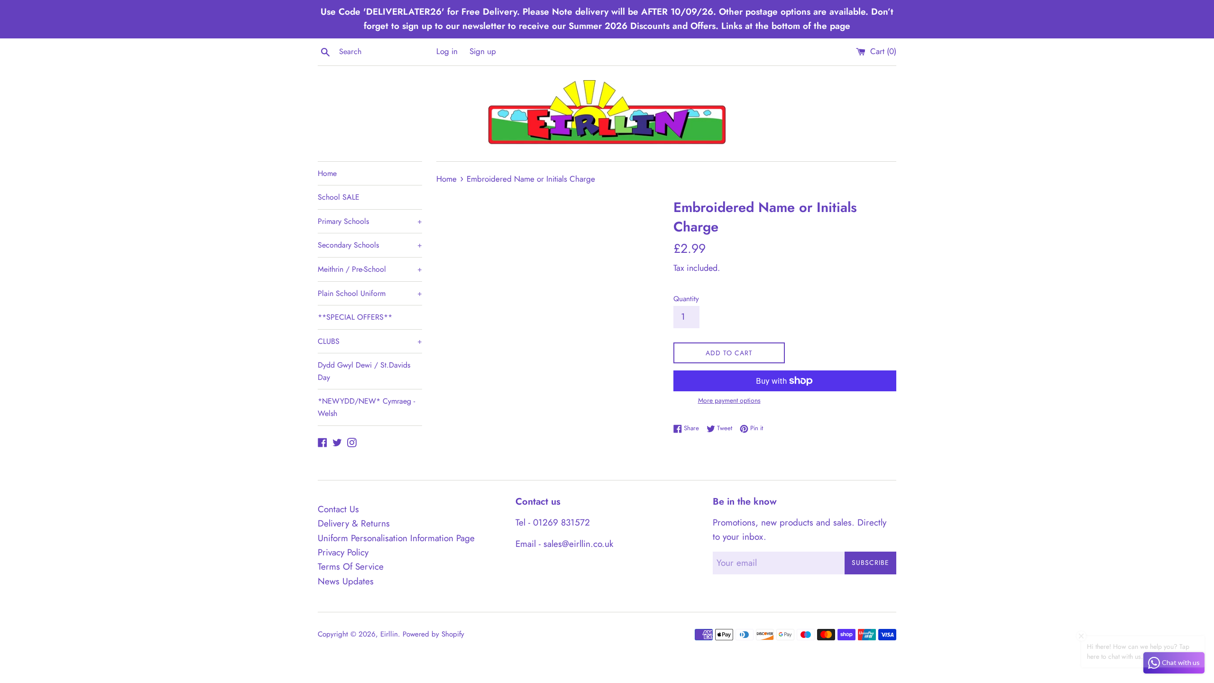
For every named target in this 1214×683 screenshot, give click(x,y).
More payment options (729, 400)
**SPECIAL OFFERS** (355, 317)
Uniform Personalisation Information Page (396, 538)
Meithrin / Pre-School (370, 269)
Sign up (482, 51)
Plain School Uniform (370, 293)
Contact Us (338, 509)
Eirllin (389, 634)
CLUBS (370, 341)
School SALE (338, 197)
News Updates (346, 581)
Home (327, 173)
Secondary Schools (370, 245)
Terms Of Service (351, 566)
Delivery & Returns (354, 523)
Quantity (686, 299)
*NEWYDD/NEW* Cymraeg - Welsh (366, 407)
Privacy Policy (343, 552)
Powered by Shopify (433, 634)
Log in (447, 51)
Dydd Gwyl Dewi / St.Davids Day (364, 371)
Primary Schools (370, 221)
